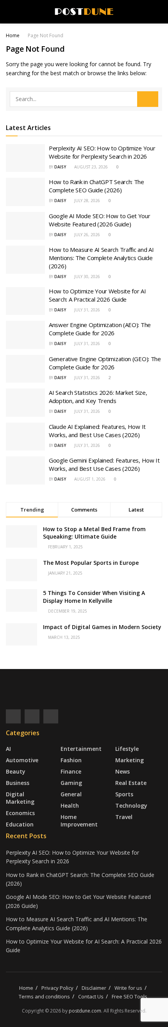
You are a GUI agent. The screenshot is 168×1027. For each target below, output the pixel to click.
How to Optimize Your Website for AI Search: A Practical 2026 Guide (97, 295)
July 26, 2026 (86, 234)
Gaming (71, 783)
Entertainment (81, 748)
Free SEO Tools (129, 996)
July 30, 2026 (86, 276)
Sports (124, 794)
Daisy (60, 167)
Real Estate (131, 783)
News (122, 771)
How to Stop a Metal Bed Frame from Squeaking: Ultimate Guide (94, 533)
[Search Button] (147, 99)
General (71, 794)
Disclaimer (94, 987)
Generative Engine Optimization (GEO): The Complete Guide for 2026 (105, 363)
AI (8, 748)
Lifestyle (127, 748)
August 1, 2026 (89, 479)
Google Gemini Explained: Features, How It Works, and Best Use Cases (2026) (104, 464)
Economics (20, 813)
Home (13, 35)
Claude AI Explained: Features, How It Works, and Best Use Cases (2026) (97, 431)
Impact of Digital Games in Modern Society (102, 627)
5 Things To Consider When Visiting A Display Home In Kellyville (94, 596)
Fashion (71, 760)
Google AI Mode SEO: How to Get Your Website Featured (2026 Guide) (99, 220)
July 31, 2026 (86, 310)
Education (20, 824)
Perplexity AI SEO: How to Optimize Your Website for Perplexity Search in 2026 (102, 152)
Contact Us (91, 996)
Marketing (129, 760)
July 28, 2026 (86, 200)
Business (17, 783)
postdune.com (85, 1010)
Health (70, 805)
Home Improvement (79, 820)
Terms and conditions (44, 996)
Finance (71, 771)
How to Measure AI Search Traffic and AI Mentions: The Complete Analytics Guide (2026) (101, 258)
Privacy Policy (57, 987)
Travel (123, 817)
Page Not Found (45, 35)
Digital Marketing (20, 797)
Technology (131, 805)
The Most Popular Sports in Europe (91, 562)
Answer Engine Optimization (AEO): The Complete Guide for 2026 (100, 329)
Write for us (128, 987)
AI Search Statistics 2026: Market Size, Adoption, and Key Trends (98, 397)
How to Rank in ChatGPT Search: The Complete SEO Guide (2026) (96, 186)
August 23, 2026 (90, 167)
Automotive (22, 760)
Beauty (15, 771)
